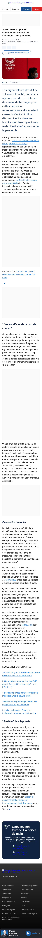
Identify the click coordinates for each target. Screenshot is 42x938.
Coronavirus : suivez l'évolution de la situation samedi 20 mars (18, 274)
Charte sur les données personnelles (11, 918)
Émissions (26, 9)
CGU (23, 906)
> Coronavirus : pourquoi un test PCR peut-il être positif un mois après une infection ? (19, 684)
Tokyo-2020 (10, 580)
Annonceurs (6, 890)
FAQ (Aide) (6, 906)
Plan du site (25, 902)
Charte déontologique (29, 914)
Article (4, 82)
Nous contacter (8, 885)
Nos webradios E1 (9, 902)
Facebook (11, 880)
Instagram (7, 880)
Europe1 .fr (8, 40)
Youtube (15, 880)
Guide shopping (27, 890)
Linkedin (23, 880)
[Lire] (28, 933)
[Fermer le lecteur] (39, 933)
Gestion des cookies (9, 914)
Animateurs (6, 894)
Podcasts (15, 9)
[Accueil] (21, 3)
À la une (5, 9)
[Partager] (4, 47)
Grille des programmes (29, 885)
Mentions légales (8, 910)
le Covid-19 (27, 625)
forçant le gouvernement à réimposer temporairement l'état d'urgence (17, 800)
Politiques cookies (27, 910)
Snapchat (19, 880)
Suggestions (15, 82)
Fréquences (6, 898)
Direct (37, 9)
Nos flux (24, 898)
